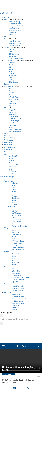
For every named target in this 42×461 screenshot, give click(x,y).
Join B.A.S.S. (8, 86)
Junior (14, 200)
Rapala (11, 127)
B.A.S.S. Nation (14, 99)
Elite (10, 67)
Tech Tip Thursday (15, 131)
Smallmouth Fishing (18, 279)
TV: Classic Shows (15, 118)
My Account (13, 103)
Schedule (12, 63)
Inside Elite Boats (14, 41)
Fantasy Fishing (9, 138)
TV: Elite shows (17, 243)
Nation (11, 71)
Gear (6, 39)
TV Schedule (8, 140)
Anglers (6, 47)
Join (10, 88)
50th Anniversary (14, 21)
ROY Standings (14, 54)
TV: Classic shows (18, 241)
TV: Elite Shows (14, 116)
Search (6, 17)
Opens (11, 69)
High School (13, 75)
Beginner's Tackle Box (16, 43)
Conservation (8, 144)
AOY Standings (14, 52)
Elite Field (12, 50)
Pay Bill (11, 105)
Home (6, 19)
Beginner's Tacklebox (19, 288)
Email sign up (8, 136)
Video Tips (15, 269)
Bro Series (12, 125)
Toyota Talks (13, 110)
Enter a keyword (6, 313)
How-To (6, 36)
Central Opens (17, 219)
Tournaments (8, 60)
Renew (11, 90)
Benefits (11, 93)
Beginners (12, 114)
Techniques (12, 112)
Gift (10, 95)
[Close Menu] (0, 15)
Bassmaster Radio (15, 24)
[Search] (1, 323)
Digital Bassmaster (15, 30)
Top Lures (15, 282)
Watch (6, 108)
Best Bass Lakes (14, 28)
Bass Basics (16, 273)
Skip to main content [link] (7, 13)
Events (14, 256)
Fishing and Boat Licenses (21, 277)
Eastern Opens (17, 222)
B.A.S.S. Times (14, 97)
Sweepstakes (8, 142)
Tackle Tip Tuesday (15, 129)
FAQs (10, 101)
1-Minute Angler (14, 121)
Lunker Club (13, 34)
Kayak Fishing (16, 275)
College (11, 73)
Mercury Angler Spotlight (17, 58)
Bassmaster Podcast (16, 26)
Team (10, 78)
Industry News (13, 32)
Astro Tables (16, 271)
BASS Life (7, 292)
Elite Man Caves (14, 45)
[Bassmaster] (7, 176)
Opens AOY (13, 56)
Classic (11, 65)
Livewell (11, 123)
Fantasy (11, 80)
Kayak (14, 194)
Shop (6, 133)
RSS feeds (15, 309)
